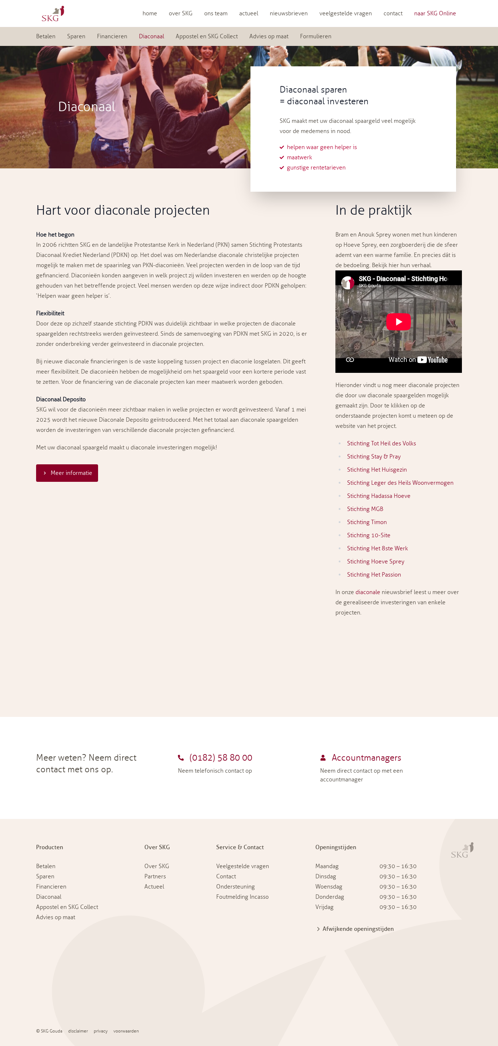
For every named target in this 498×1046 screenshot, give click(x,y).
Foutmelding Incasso (242, 897)
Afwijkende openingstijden (358, 929)
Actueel (154, 886)
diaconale (367, 592)
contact (393, 13)
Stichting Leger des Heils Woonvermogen (400, 483)
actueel (248, 13)
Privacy (101, 1031)
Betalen (45, 36)
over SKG (180, 13)
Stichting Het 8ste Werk (377, 548)
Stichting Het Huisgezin (377, 469)
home (150, 13)
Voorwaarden (126, 1031)
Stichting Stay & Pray (374, 456)
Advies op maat (268, 36)
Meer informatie (71, 473)
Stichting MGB (365, 509)
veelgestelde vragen (345, 13)
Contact (226, 876)
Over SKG (156, 866)
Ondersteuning (235, 886)
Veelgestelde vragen (242, 866)
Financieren (112, 36)
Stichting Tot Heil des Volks (381, 443)
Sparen (76, 36)
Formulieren (315, 36)
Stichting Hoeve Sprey (375, 561)
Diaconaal (151, 36)
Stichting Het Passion (374, 574)
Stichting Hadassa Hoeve (379, 496)
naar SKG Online (435, 13)
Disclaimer (78, 1031)
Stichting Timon (367, 522)
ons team (215, 13)
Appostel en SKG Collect (207, 36)
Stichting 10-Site (368, 535)
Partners (155, 876)
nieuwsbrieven (289, 13)
